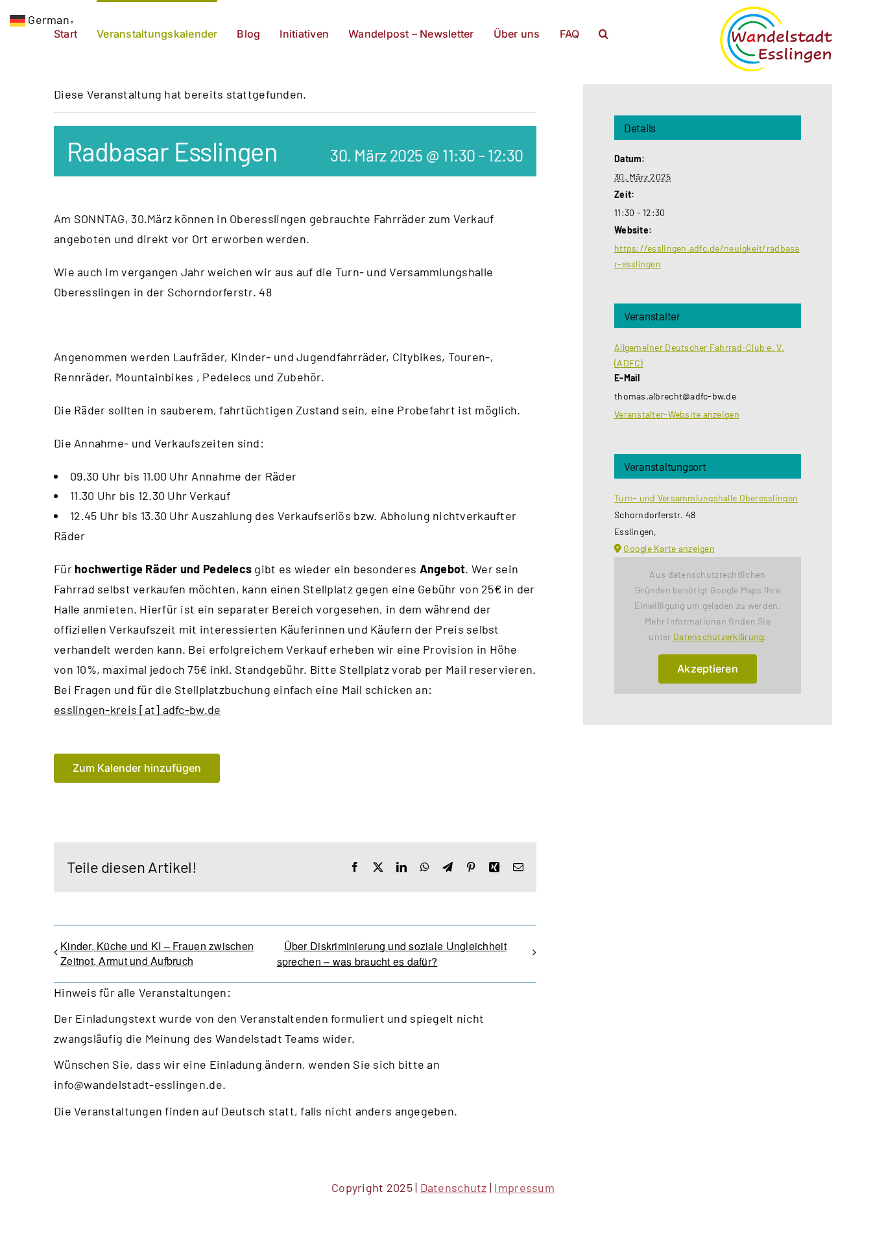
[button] (603, 32)
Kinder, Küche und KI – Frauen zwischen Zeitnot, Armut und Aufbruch (157, 953)
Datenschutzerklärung (718, 636)
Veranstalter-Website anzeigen (676, 414)
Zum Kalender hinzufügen (137, 768)
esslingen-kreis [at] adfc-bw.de (137, 709)
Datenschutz (453, 1187)
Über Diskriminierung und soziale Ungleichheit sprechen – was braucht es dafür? (392, 953)
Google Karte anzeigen (669, 548)
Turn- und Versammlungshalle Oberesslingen (706, 497)
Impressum (524, 1187)
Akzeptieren (707, 668)
